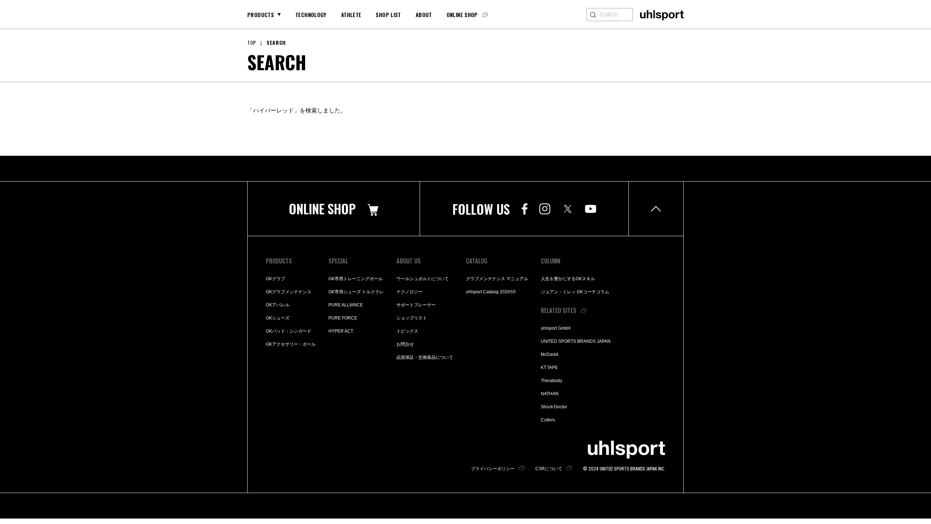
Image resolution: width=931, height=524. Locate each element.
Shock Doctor (554, 406)
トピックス (407, 331)
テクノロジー (409, 291)
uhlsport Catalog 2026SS (491, 291)
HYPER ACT (340, 331)
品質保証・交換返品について (424, 357)
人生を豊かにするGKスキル (568, 278)
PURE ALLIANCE (345, 304)
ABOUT (424, 14)
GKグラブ (275, 278)
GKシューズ (277, 318)
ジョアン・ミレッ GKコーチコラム (575, 291)
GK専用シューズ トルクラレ (356, 291)
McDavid (549, 354)
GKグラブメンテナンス (288, 291)
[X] (567, 208)
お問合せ (405, 344)
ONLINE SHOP (462, 14)
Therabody (551, 380)
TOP (251, 42)
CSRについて (548, 468)
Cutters (548, 419)
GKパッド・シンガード (288, 331)
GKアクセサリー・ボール (291, 344)
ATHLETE (351, 14)
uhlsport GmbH (556, 328)
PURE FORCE (342, 318)
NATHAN (550, 393)
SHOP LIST (388, 14)
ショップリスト (411, 318)
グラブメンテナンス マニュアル (497, 278)
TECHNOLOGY (311, 14)
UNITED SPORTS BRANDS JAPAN (576, 341)
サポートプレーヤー (416, 304)
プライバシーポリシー (493, 468)
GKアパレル (277, 304)
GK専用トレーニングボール (355, 278)
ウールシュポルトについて (422, 278)
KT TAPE (549, 367)
